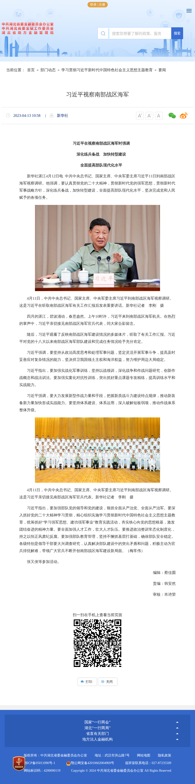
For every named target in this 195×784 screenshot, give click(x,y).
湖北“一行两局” (97, 728)
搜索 (177, 33)
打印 (89, 682)
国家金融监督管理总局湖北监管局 (97, 711)
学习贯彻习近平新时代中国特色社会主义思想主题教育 (107, 70)
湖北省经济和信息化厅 (97, 716)
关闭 (109, 682)
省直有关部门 (97, 734)
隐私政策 (164, 755)
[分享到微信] (172, 115)
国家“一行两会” (97, 722)
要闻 (162, 70)
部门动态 (48, 70)
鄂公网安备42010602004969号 (92, 763)
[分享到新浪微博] (183, 115)
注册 (102, 4)
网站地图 (143, 755)
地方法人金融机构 (97, 739)
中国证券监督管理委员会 (97, 715)
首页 (31, 70)
